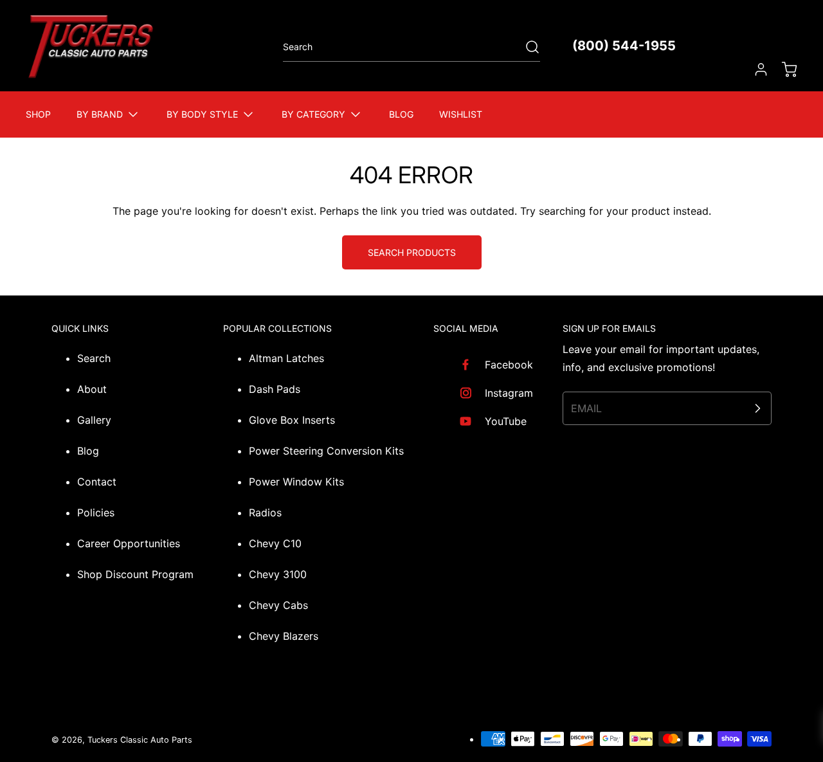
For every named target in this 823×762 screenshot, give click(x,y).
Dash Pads (274, 389)
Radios (265, 512)
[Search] (526, 47)
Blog (88, 450)
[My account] (755, 69)
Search (94, 358)
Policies (95, 512)
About (92, 389)
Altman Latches (286, 358)
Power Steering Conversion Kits (326, 450)
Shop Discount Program (135, 574)
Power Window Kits (296, 481)
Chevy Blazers (283, 636)
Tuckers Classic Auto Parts (139, 740)
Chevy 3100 (278, 574)
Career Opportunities (128, 543)
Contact (96, 481)
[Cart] (783, 69)
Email (586, 408)
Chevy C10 (275, 543)
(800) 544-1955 (624, 45)
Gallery (94, 419)
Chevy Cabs (278, 605)
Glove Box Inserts (292, 419)
